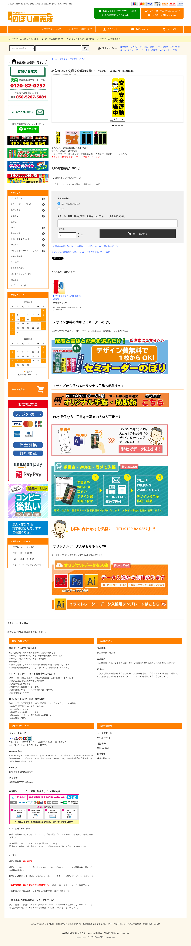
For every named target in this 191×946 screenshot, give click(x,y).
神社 (152, 47)
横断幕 (154, 50)
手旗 (175, 50)
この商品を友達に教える (62, 246)
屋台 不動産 (175, 47)
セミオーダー (134, 50)
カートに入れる (140, 233)
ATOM (157, 924)
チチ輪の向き (63, 198)
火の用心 (134, 47)
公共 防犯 (144, 47)
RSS (150, 924)
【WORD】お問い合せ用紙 (22, 547)
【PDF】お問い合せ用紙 (21, 553)
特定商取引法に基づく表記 (98, 252)
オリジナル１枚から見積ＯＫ (25, 39)
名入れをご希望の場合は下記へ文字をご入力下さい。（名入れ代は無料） (91, 216)
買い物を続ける (111, 246)
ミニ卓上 (145, 50)
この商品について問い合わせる (88, 246)
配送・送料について (59, 924)
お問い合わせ (142, 29)
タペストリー (165, 50)
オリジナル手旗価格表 (110, 39)
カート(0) (171, 29)
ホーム (22, 29)
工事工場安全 (162, 47)
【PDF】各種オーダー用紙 (22, 559)
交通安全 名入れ (77, 59)
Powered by (80, 938)
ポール (123, 50)
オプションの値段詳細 (61, 252)
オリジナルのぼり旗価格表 (81, 39)
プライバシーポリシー (117, 924)
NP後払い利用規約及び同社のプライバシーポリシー (32, 876)
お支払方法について (51, 29)
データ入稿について (54, 39)
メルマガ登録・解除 (138, 924)
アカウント (112, 29)
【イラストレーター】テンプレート (26, 565)
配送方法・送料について (80, 29)
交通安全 (124, 47)
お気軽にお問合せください (164, 15)
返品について (79, 252)
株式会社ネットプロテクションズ (43, 867)
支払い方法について (39, 924)
